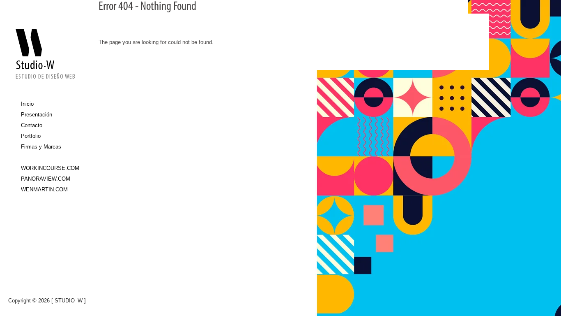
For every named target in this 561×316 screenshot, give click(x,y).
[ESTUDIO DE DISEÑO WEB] (46, 48)
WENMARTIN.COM (44, 189)
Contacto (31, 125)
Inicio (27, 104)
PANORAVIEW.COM (45, 179)
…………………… (42, 157)
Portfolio (31, 136)
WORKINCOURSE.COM (48, 168)
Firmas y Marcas (41, 147)
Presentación (36, 115)
